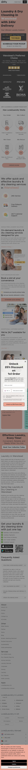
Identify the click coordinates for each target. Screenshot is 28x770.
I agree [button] (14, 761)
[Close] (25, 361)
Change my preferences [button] (14, 767)
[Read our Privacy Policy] (24, 399)
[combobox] (7, 391)
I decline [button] (14, 764)
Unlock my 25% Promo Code (14, 404)
